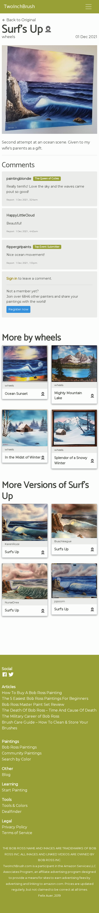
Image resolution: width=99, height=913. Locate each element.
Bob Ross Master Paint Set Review (33, 704)
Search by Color (16, 759)
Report (10, 199)
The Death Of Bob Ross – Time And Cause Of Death (49, 710)
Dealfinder (12, 811)
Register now (18, 309)
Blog (6, 774)
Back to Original (21, 20)
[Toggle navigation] (88, 7)
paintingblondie (18, 179)
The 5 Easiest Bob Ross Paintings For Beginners (45, 698)
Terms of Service (17, 833)
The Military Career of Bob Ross (30, 716)
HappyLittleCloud (20, 215)
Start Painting (14, 790)
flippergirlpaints (18, 247)
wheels (8, 37)
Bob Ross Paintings (19, 747)
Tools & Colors (14, 805)
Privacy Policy (14, 827)
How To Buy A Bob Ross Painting (32, 693)
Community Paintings (21, 753)
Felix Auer (45, 895)
